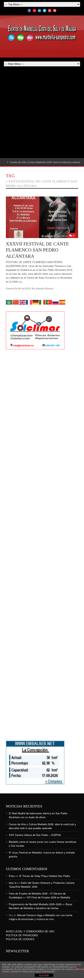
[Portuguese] (49, 302)
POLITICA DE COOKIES (20, 939)
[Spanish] (62, 302)
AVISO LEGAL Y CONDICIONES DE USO (30, 931)
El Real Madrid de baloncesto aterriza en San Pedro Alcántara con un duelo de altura (38, 815)
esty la (12, 883)
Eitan (12, 876)
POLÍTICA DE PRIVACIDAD (22, 935)
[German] (35, 302)
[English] (22, 302)
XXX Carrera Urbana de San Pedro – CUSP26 (35, 835)
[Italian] (42, 302)
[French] (29, 302)
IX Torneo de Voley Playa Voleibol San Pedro (44, 876)
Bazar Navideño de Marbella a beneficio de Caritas (40, 906)
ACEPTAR (44, 975)
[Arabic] (9, 302)
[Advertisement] (42, 114)
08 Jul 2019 (24, 288)
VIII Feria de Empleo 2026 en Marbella (48, 897)
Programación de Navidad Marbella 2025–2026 (35, 904)
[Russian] (55, 302)
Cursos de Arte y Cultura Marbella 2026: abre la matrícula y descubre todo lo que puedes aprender (42, 826)
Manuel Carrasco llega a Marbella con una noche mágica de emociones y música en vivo (40, 917)
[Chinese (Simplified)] (16, 302)
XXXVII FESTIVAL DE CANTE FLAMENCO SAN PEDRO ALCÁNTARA (37, 250)
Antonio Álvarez (44, 288)
